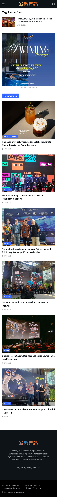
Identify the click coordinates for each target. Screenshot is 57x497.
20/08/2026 (7, 256)
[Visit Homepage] (28, 4)
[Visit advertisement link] (28, 59)
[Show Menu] (3, 4)
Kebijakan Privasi (31, 485)
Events (7, 190)
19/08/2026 (7, 363)
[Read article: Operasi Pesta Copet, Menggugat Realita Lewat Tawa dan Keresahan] (28, 334)
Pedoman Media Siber (11, 488)
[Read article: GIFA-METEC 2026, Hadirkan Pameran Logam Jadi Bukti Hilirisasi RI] (28, 387)
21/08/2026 (7, 149)
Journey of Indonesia (10, 485)
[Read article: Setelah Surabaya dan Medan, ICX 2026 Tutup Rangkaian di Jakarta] (28, 173)
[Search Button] (53, 4)
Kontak (39, 488)
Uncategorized (10, 136)
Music (6, 350)
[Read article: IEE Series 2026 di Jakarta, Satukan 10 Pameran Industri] (28, 280)
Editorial (28, 488)
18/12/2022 (22, 25)
